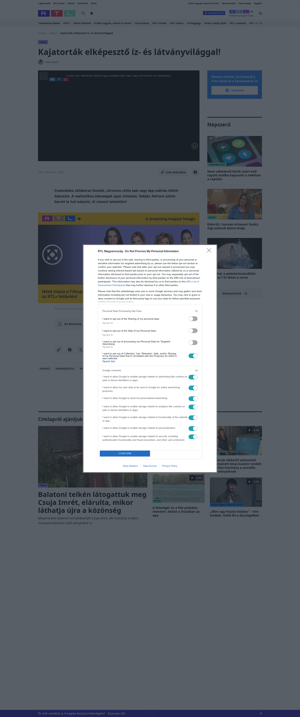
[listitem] (150, 311)
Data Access (150, 465)
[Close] (210, 251)
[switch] (193, 318)
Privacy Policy (169, 465)
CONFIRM (125, 453)
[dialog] (150, 358)
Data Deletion (130, 465)
